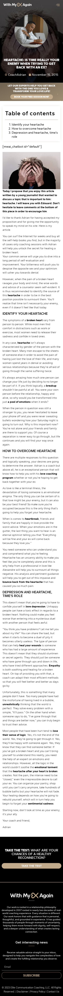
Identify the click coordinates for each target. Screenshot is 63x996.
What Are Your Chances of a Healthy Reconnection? (31, 476)
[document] (31, 498)
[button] (59, 466)
